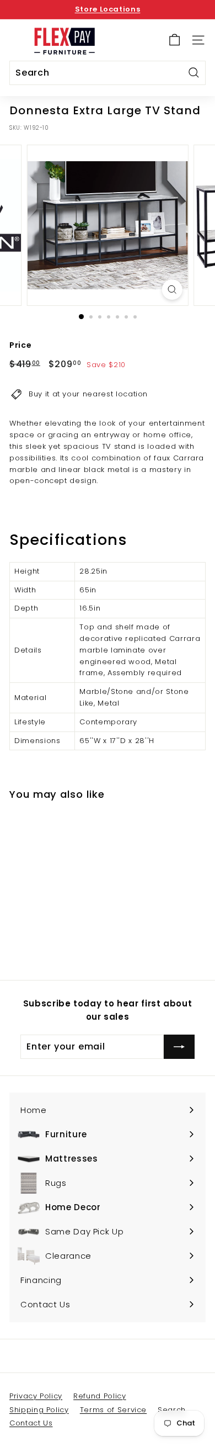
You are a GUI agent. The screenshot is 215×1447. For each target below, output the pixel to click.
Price (20, 345)
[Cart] (174, 40)
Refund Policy (99, 1396)
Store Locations (108, 9)
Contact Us (31, 1423)
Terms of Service (113, 1409)
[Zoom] (172, 289)
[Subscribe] (179, 1047)
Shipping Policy (39, 1409)
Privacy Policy (35, 1396)
